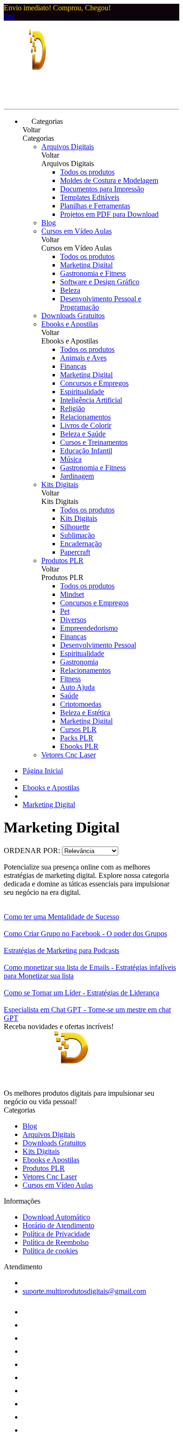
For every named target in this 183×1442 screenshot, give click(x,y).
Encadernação (81, 544)
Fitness (70, 679)
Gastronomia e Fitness (93, 273)
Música (71, 459)
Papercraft (75, 552)
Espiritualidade (82, 392)
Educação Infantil (86, 451)
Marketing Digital (86, 265)
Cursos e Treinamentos (94, 442)
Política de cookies (50, 1251)
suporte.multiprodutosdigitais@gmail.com (84, 1291)
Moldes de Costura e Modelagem (109, 180)
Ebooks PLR (79, 746)
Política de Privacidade (56, 1234)
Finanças (73, 366)
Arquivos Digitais (67, 147)
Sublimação (77, 535)
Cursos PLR (78, 729)
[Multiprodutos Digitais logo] (39, 97)
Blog (48, 223)
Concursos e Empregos (94, 383)
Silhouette (75, 527)
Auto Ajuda (77, 687)
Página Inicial (43, 771)
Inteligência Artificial (91, 400)
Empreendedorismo (89, 628)
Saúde (69, 696)
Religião (72, 408)
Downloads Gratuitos (73, 316)
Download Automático (56, 1217)
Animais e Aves (83, 358)
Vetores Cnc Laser (68, 755)
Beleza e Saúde (83, 434)
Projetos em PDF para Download (109, 214)
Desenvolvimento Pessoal (98, 645)
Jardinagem (77, 476)
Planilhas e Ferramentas (95, 206)
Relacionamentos (85, 417)
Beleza (70, 290)
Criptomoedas (80, 704)
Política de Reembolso (56, 1242)
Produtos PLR (62, 561)
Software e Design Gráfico (99, 282)
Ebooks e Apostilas (69, 324)
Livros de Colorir (85, 425)
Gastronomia (79, 662)
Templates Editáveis (89, 197)
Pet (64, 611)
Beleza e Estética (85, 713)
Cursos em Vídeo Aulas (76, 231)
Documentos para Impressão (102, 189)
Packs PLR (76, 738)
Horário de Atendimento (58, 1225)
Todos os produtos (87, 172)
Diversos (73, 620)
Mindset (72, 594)
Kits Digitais (59, 484)
